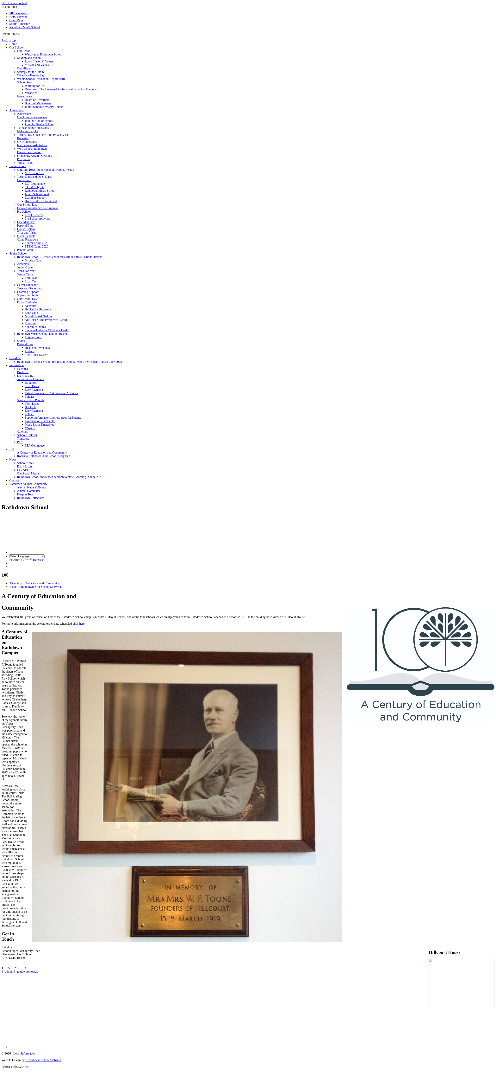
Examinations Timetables (40, 421)
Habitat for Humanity (38, 309)
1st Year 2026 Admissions (33, 127)
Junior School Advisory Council (44, 106)
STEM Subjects (34, 187)
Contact (14, 480)
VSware (30, 428)
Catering (22, 431)
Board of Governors (37, 99)
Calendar (22, 368)
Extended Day (26, 222)
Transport (23, 438)
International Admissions (32, 145)
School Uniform (27, 435)
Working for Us (34, 85)
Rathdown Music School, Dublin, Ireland (42, 333)
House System (26, 229)
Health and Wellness (37, 347)
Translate (38, 559)
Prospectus (23, 159)
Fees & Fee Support (29, 152)
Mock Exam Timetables (39, 424)
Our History (24, 68)
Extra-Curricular (27, 302)
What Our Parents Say (30, 75)
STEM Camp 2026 (36, 246)
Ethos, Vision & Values (39, 61)
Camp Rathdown (27, 239)
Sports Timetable (19, 23)
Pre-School (24, 211)
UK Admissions (27, 141)
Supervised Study (28, 295)
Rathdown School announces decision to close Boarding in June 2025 (59, 477)
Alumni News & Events (31, 487)
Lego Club (31, 312)
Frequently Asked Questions (34, 155)
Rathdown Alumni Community (28, 484)
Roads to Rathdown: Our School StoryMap (43, 456)
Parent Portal (25, 250)
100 (11, 449)
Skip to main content (14, 3)
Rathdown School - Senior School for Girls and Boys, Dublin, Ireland (59, 257)
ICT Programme (35, 183)
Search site (8, 1066)
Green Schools (26, 236)
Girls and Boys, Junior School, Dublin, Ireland (45, 169)
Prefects (29, 351)
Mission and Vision (29, 58)
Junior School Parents (30, 379)
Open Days (16, 20)
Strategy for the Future (31, 72)
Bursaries (22, 138)
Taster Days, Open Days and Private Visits (43, 134)
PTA (20, 442)
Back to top (9, 40)
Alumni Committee (28, 491)
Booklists (22, 372)
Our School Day (27, 204)
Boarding (15, 358)
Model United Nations (38, 316)
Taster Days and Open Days (34, 176)
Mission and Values (37, 65)
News (12, 459)
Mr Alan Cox (33, 260)
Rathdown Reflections (30, 498)
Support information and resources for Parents (53, 417)
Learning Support (35, 197)
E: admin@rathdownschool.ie (20, 971)
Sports (21, 340)
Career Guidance (27, 285)
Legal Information (24, 1053)
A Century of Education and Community (42, 452)
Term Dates (32, 386)
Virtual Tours (25, 162)
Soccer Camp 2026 (36, 243)
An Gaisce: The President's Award (46, 319)
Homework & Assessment (41, 201)
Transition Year (26, 271)
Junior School (17, 166)
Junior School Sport (37, 194)
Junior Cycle (25, 267)
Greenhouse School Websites (43, 1060)
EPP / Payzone (18, 16)
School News (25, 463)
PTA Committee (35, 445)
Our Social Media (28, 473)
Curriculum (24, 180)
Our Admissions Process (32, 117)
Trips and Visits (26, 232)
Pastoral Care (25, 225)
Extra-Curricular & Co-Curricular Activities (51, 393)
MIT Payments (18, 13)
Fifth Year (31, 278)
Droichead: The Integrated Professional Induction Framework (62, 89)
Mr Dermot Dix (34, 173)
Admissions (16, 110)
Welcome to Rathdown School (43, 54)
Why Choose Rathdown (32, 148)
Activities (30, 305)
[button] (19, 34)
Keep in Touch (26, 494)
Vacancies (31, 92)
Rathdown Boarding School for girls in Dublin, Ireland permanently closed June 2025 (69, 361)
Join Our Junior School (39, 120)
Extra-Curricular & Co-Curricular (37, 208)
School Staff (24, 82)
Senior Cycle (25, 274)
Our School (16, 47)
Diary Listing (25, 375)
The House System (36, 354)
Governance (24, 96)
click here (78, 623)
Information (16, 365)
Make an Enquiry (27, 131)
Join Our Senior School (39, 124)
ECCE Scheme (34, 215)
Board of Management (38, 103)
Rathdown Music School (24, 27)
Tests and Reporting (29, 288)
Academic (23, 264)
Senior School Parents (30, 400)
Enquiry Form (33, 337)
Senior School (18, 253)
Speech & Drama (35, 326)
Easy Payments (34, 389)
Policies (29, 396)
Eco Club (30, 323)
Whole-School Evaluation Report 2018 (41, 79)
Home (13, 44)
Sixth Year (31, 281)
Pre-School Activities (38, 218)
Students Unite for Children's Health (47, 330)
